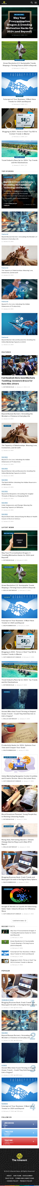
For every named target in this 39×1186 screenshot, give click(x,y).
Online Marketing (10, 757)
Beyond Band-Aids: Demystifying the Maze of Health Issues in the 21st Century (19, 518)
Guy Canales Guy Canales (12, 657)
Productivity (8, 725)
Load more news (18, 921)
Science (7, 691)
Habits (6, 788)
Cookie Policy (12, 1181)
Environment (19, 60)
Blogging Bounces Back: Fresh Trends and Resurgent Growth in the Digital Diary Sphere (19, 878)
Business (19, 95)
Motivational (8, 533)
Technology (8, 177)
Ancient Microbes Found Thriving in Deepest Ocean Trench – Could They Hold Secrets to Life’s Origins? (19, 713)
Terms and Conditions (24, 1178)
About (9, 1176)
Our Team (17, 1176)
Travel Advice (19, 157)
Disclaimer (27, 1176)
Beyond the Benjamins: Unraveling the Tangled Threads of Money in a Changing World (17, 495)
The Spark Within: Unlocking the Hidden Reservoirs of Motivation (19, 483)
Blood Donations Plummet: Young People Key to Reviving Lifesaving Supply (19, 815)
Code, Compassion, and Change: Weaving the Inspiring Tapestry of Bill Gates (17, 506)
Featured (5, 234)
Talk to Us (9, 1178)
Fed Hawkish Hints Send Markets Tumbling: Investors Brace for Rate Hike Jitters (18, 381)
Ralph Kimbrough (9, 625)
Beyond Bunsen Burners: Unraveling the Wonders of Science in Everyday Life (19, 238)
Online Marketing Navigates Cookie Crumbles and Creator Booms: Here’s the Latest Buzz (19, 777)
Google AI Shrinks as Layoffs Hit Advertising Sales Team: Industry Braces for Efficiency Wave (19, 909)
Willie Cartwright (10, 590)
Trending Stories (10, 853)
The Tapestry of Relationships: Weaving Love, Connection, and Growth (17, 272)
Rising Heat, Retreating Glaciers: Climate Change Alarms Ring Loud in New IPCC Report (18, 842)
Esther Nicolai (8, 387)
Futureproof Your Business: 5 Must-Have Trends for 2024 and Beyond (19, 100)
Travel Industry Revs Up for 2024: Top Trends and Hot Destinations (19, 161)
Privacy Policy (26, 1181)
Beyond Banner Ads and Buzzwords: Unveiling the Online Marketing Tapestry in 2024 (18, 341)
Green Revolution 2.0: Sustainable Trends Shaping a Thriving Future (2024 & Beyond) (19, 64)
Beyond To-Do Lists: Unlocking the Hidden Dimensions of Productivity (16, 305)
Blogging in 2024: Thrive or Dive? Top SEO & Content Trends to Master (19, 133)
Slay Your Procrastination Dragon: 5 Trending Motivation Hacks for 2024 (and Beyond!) (18, 555)
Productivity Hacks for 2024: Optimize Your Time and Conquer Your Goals (19, 746)
